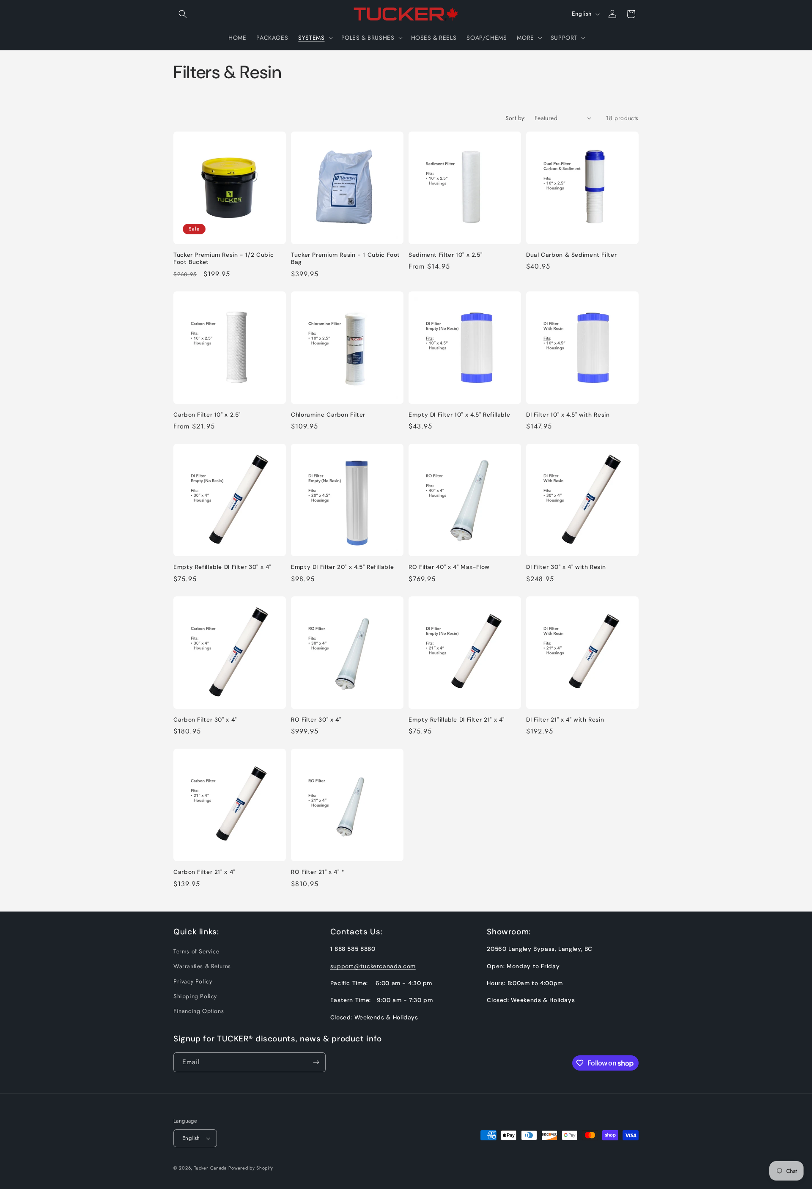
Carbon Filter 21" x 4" (204, 872)
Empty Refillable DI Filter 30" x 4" (222, 567)
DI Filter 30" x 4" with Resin (566, 567)
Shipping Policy (195, 996)
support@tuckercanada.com (373, 966)
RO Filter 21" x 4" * (318, 872)
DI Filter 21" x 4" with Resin (565, 719)
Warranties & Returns (202, 966)
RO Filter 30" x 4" (316, 719)
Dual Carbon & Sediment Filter (571, 254)
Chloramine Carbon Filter (328, 414)
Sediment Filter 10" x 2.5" (445, 254)
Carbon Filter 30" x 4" (205, 719)
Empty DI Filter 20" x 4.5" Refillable (342, 567)
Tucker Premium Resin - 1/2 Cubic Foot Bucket (223, 258)
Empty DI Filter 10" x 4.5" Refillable (459, 414)
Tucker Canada (210, 1167)
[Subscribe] (316, 1062)
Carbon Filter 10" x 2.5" (207, 414)
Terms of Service (196, 951)
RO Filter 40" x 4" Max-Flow (449, 567)
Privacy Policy (192, 981)
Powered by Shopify (250, 1167)
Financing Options (198, 1011)
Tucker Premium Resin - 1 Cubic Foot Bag (345, 258)
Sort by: (515, 118)
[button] (182, 14)
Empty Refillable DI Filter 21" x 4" (457, 719)
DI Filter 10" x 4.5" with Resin (568, 414)
